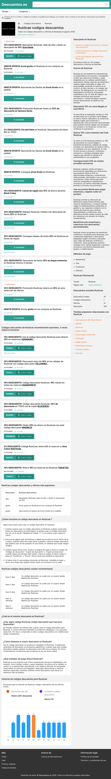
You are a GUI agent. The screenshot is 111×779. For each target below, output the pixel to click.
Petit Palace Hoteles (84, 346)
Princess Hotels (82, 349)
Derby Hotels (81, 331)
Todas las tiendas (9, 768)
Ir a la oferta (19, 77)
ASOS (4, 757)
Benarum (79, 327)
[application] (36, 723)
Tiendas (5, 11)
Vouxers (79, 353)
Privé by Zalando (9, 764)
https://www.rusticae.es (26, 34)
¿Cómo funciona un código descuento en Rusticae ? (91, 52)
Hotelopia (80, 338)
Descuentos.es (14, 4)
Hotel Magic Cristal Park (85, 335)
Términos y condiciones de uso (93, 760)
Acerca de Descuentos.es (51, 757)
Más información (9, 228)
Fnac (4, 760)
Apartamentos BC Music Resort (89, 320)
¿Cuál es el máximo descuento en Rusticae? (89, 57)
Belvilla (78, 324)
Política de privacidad (90, 757)
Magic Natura (81, 342)
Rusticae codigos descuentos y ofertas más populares (92, 46)
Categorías (24, 11)
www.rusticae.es (95, 285)
